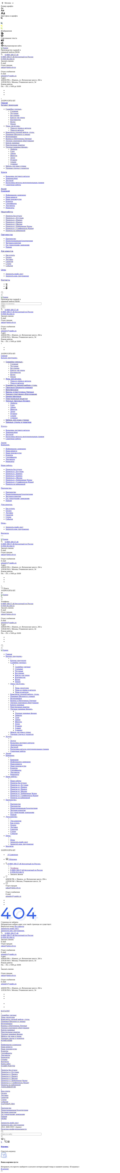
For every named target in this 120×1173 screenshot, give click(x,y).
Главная (4, 103)
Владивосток (15, 120)
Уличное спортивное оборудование (20, 141)
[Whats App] (6, 288)
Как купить (10, 255)
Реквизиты (10, 208)
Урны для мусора (13, 126)
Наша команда (11, 197)
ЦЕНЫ (4, 1119)
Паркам (9, 247)
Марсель (13, 156)
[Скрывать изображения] (2, 36)
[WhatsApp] (7, 1004)
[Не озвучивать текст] (2, 44)
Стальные (14, 111)
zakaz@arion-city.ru (8, 67)
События (9, 266)
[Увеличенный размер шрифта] (3, 14)
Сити (12, 151)
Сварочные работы (13, 185)
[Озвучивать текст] (2, 41)
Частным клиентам (13, 243)
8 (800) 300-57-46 (11, 55)
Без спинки (14, 115)
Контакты (5, 280)
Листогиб (9, 180)
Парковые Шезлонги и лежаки (18, 134)
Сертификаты (11, 203)
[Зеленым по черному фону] (1, 29)
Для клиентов (7, 251)
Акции (3, 189)
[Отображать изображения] (2, 33)
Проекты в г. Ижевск (14, 220)
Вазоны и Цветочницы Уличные (19, 139)
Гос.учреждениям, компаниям (17, 245)
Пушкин (13, 160)
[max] (7, 1007)
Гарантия (9, 262)
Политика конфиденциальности (14, 1129)
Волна (12, 122)
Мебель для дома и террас (16, 166)
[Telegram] (6, 286)
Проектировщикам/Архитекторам (19, 241)
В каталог (5, 1169)
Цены (3, 270)
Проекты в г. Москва (14, 224)
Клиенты (9, 201)
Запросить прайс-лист (14, 274)
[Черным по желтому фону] (1, 26)
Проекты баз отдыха (14, 216)
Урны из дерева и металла (20, 128)
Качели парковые (12, 143)
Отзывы (4, 1059)
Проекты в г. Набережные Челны (19, 226)
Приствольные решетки (15, 145)
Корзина (4, 1147)
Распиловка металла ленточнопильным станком (25, 183)
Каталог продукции (9, 105)
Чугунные (14, 113)
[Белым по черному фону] (1, 21)
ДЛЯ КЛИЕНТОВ (8, 1087)
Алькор (13, 162)
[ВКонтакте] (6, 284)
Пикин (13, 124)
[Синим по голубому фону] (1, 24)
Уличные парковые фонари (17, 147)
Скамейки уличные (14, 109)
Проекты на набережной (15, 231)
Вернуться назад (7, 926)
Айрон (13, 153)
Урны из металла (17, 130)
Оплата (8, 257)
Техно (12, 158)
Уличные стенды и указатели (17, 168)
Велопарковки (11, 137)
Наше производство (14, 199)
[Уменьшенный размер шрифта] (2, 8)
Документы (10, 206)
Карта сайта (5, 1064)
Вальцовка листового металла (18, 176)
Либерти (13, 149)
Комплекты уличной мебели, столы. (20, 132)
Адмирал (14, 164)
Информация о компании (16, 195)
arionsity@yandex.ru (8, 76)
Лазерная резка (12, 178)
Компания (5, 191)
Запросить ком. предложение (17, 276)
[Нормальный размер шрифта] (2, 11)
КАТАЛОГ (5, 1011)
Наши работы (7, 212)
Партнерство (7, 235)
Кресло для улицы (17, 118)
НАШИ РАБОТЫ (8, 1066)
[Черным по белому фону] (1, 18)
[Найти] (3, 306)
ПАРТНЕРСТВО (8, 1104)
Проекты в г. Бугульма (15, 218)
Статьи (8, 264)
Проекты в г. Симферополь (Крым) (20, 228)
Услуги (4, 172)
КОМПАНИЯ (6, 1040)
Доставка (9, 259)
